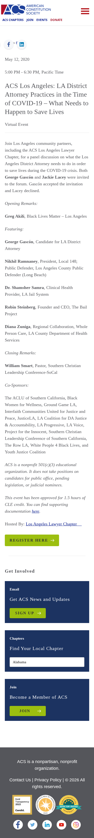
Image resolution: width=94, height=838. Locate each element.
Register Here (29, 540)
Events (41, 20)
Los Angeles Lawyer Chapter (54, 524)
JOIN (24, 711)
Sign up (24, 613)
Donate (56, 20)
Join (30, 20)
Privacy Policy (47, 780)
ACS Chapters (13, 20)
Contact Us (20, 780)
